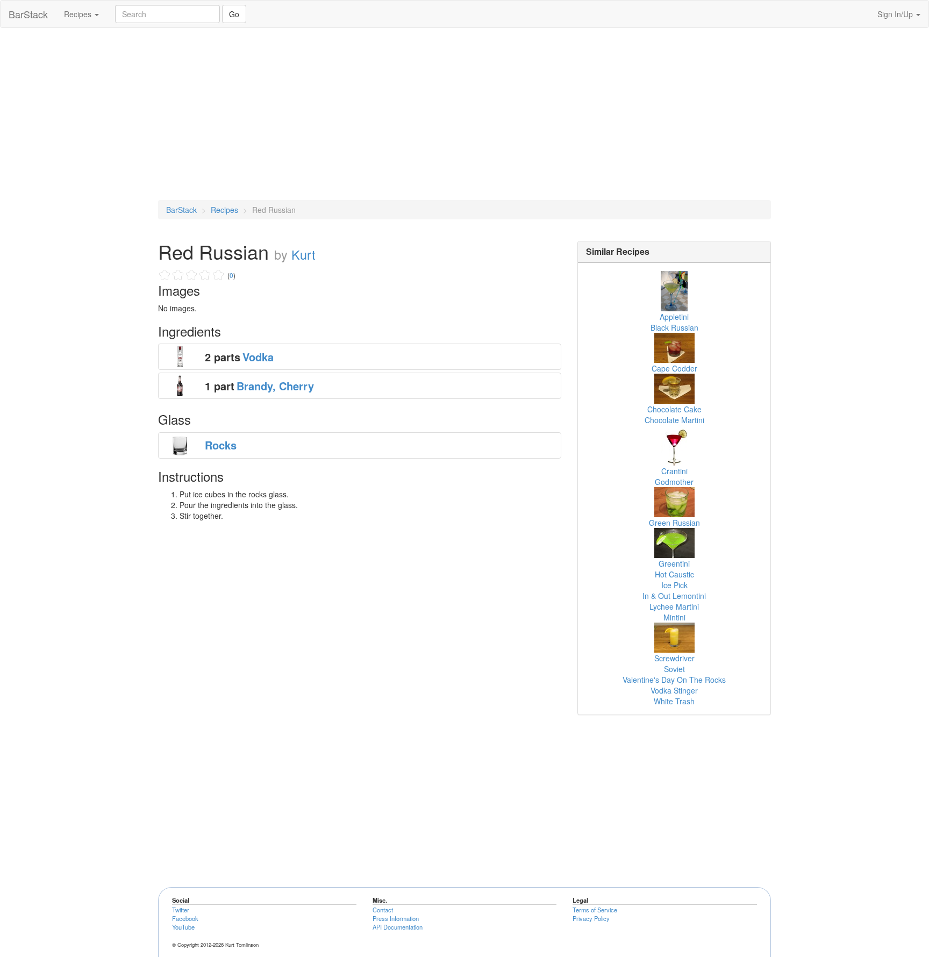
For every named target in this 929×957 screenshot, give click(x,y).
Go (234, 14)
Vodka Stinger (674, 690)
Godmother (674, 481)
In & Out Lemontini (674, 595)
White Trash (674, 701)
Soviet (674, 668)
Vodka (258, 357)
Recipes (79, 14)
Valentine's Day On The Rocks (674, 679)
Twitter (180, 909)
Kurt (303, 254)
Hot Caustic (674, 574)
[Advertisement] (464, 114)
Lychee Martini (674, 606)
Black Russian (674, 327)
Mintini (674, 617)
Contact (383, 909)
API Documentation (398, 927)
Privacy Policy (591, 918)
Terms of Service (595, 909)
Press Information (396, 918)
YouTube (183, 927)
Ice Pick (674, 585)
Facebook (185, 918)
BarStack (28, 14)
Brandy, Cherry (275, 386)
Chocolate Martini (674, 420)
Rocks (221, 445)
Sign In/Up (896, 14)
